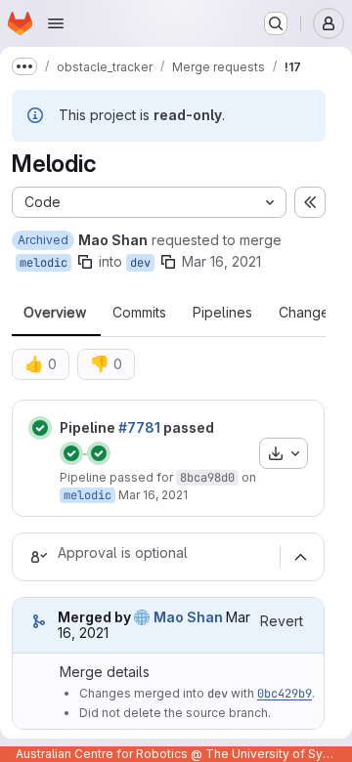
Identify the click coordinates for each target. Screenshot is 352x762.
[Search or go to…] (275, 23)
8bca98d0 (207, 478)
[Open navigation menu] (55, 23)
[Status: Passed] (40, 428)
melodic (43, 263)
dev (140, 263)
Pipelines (222, 312)
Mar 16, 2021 (221, 261)
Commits (139, 312)
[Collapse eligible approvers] (300, 557)
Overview (54, 312)
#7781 (139, 427)
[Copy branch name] (85, 262)
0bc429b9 (284, 693)
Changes (307, 312)
